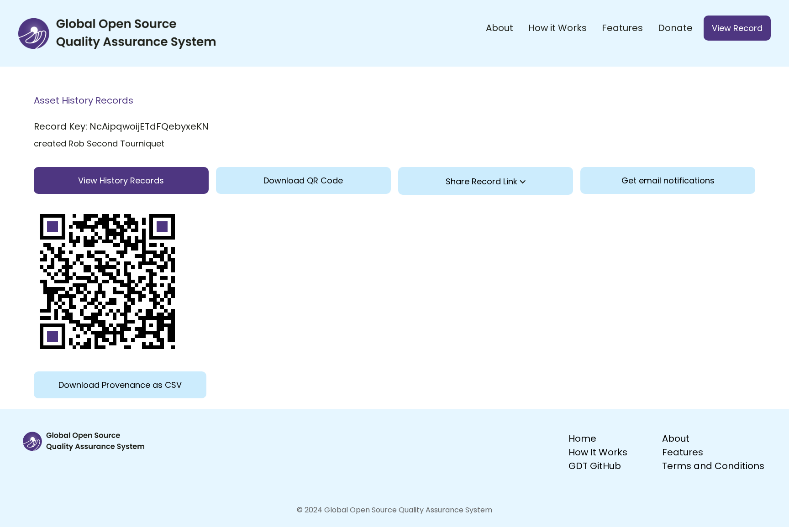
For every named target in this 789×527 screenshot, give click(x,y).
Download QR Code (303, 180)
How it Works (557, 27)
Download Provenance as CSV (120, 385)
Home (582, 438)
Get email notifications (668, 180)
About (499, 27)
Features (622, 27)
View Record (737, 28)
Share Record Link (483, 181)
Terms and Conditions (713, 465)
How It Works (597, 452)
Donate (675, 27)
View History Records (121, 180)
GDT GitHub (594, 465)
